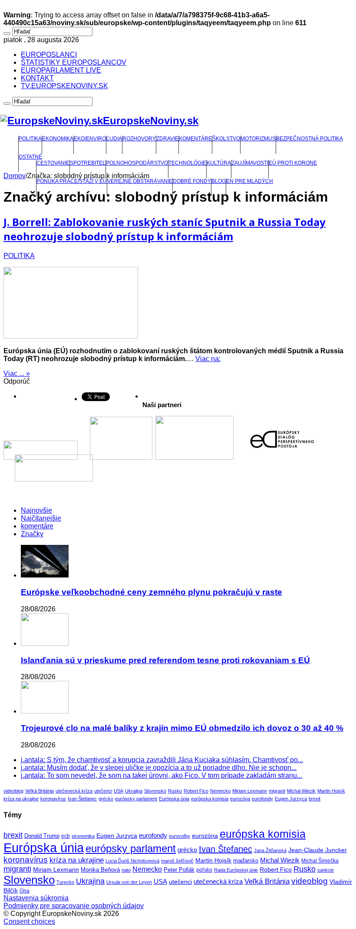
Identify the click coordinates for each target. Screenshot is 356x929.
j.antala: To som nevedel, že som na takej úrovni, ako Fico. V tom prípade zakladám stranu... (161, 775)
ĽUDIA (114, 139)
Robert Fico (196, 790)
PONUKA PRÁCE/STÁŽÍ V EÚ (71, 181)
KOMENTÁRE (195, 139)
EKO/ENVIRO (90, 139)
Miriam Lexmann (249, 790)
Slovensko (155, 790)
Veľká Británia (39, 790)
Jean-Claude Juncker (317, 850)
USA (118, 790)
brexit (314, 798)
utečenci (103, 790)
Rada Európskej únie (236, 870)
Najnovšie (36, 510)
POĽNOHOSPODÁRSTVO (137, 163)
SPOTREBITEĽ (87, 163)
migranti (277, 790)
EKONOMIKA (57, 139)
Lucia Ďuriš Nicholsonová (132, 860)
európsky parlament (136, 798)
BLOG (218, 181)
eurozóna (240, 798)
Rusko (175, 790)
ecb (65, 836)
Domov (14, 175)
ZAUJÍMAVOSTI (249, 163)
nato (126, 870)
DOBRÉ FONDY (192, 181)
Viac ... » (16, 373)
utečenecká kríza (74, 790)
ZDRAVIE (167, 139)
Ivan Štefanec (82, 798)
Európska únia (174, 798)
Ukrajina (133, 790)
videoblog (13, 790)
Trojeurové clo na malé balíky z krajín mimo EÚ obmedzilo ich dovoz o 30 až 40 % (182, 728)
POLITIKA (30, 139)
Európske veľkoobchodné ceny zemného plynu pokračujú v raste (151, 592)
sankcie (325, 870)
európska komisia (209, 798)
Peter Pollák (179, 870)
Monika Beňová (100, 869)
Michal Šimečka (320, 861)
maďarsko (245, 860)
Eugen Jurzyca (291, 798)
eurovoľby (179, 836)
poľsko (204, 870)
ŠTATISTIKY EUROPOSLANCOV (73, 62)
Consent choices (29, 921)
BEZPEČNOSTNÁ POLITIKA (309, 139)
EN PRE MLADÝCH (249, 181)
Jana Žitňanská (270, 850)
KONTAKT (37, 78)
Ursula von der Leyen (129, 882)
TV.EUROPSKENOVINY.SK (64, 86)
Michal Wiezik (301, 790)
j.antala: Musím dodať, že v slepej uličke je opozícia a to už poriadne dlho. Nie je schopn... (159, 767)
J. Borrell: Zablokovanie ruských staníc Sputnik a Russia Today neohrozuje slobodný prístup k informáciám (164, 229)
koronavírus (53, 798)
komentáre (37, 526)
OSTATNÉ (30, 157)
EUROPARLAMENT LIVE (61, 70)
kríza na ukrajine (21, 798)
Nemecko (220, 790)
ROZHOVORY (139, 139)
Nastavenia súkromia (36, 898)
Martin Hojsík (331, 790)
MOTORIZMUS (258, 139)
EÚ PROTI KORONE (293, 163)
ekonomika (83, 836)
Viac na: (208, 358)
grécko (106, 798)
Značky (32, 533)
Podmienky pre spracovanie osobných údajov (73, 905)
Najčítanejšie (41, 518)
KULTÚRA (219, 163)
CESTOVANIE (52, 163)
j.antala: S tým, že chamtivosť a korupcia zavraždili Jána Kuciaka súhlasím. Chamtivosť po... (162, 759)
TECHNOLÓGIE (187, 163)
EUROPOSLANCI (49, 54)
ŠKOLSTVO (226, 139)
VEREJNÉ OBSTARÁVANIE (139, 181)
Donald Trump (41, 836)
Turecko (65, 882)
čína (25, 891)
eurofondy (262, 798)
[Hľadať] (6, 33)
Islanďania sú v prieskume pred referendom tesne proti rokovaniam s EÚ (165, 660)
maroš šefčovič (177, 860)
